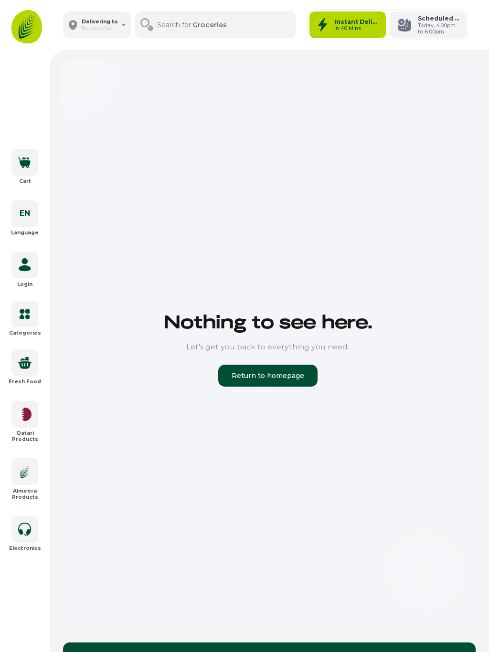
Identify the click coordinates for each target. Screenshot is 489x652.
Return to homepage (268, 375)
